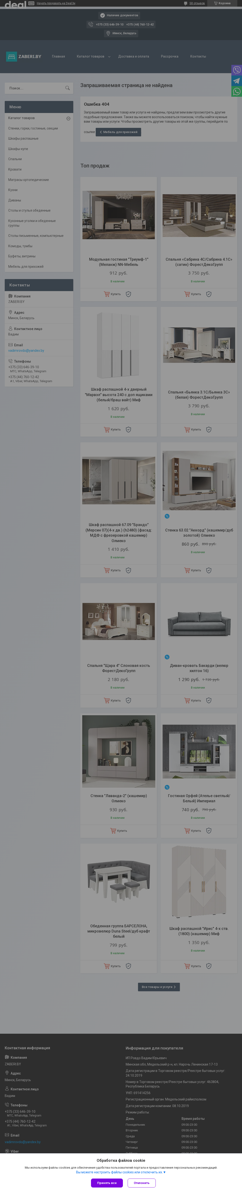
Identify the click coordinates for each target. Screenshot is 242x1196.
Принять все (107, 1183)
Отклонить (142, 1183)
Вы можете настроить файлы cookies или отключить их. (119, 1172)
